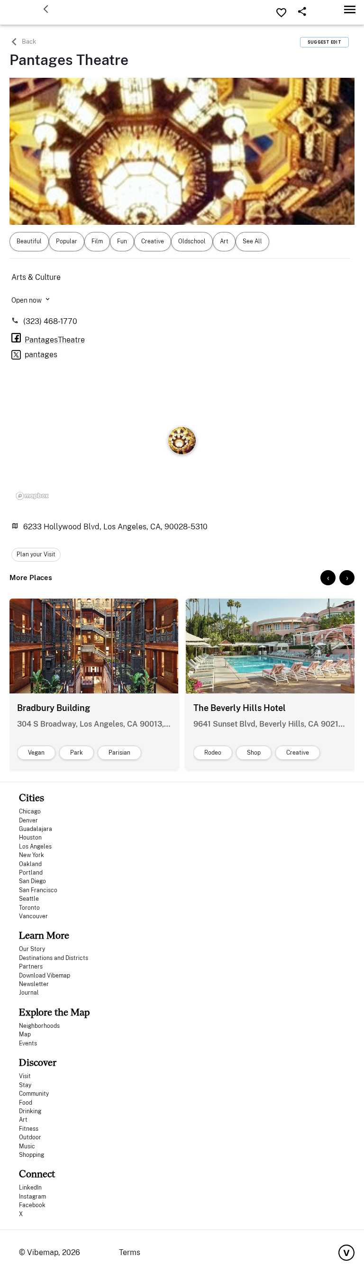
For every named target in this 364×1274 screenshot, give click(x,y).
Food (25, 1102)
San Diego (32, 881)
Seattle (29, 898)
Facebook (32, 1205)
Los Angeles (35, 846)
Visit (25, 1076)
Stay (25, 1085)
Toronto (29, 908)
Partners (31, 966)
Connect (37, 1174)
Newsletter (34, 984)
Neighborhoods (39, 1026)
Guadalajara (35, 829)
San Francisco (38, 890)
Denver (28, 820)
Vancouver (33, 916)
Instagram (32, 1196)
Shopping (31, 1155)
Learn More (44, 935)
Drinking (30, 1111)
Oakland (30, 864)
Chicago (30, 811)
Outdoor (30, 1137)
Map (25, 1034)
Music (27, 1146)
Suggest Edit (324, 42)
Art (23, 1120)
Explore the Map (54, 1012)
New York (31, 855)
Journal (29, 992)
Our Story (32, 949)
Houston (30, 837)
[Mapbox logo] (32, 496)
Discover (37, 1062)
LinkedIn (30, 1187)
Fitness (28, 1129)
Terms (129, 1252)
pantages (41, 354)
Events (28, 1043)
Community (34, 1093)
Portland (31, 872)
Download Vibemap (44, 975)
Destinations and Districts (53, 958)
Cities (31, 797)
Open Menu (350, 9)
